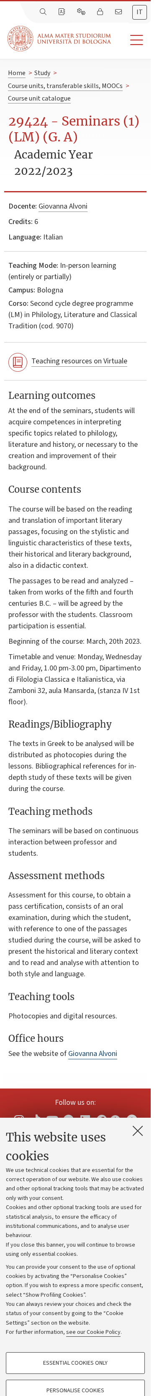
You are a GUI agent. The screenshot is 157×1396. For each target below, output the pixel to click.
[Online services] (82, 12)
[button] (130, 40)
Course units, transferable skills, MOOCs (65, 86)
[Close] (137, 1130)
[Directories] (62, 12)
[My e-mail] (119, 12)
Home (17, 73)
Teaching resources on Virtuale (79, 361)
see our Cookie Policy (93, 1332)
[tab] (139, 12)
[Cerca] (44, 12)
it (139, 12)
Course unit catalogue (39, 98)
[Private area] (101, 12)
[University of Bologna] (60, 38)
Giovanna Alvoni (63, 206)
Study (42, 73)
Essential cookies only (75, 1363)
